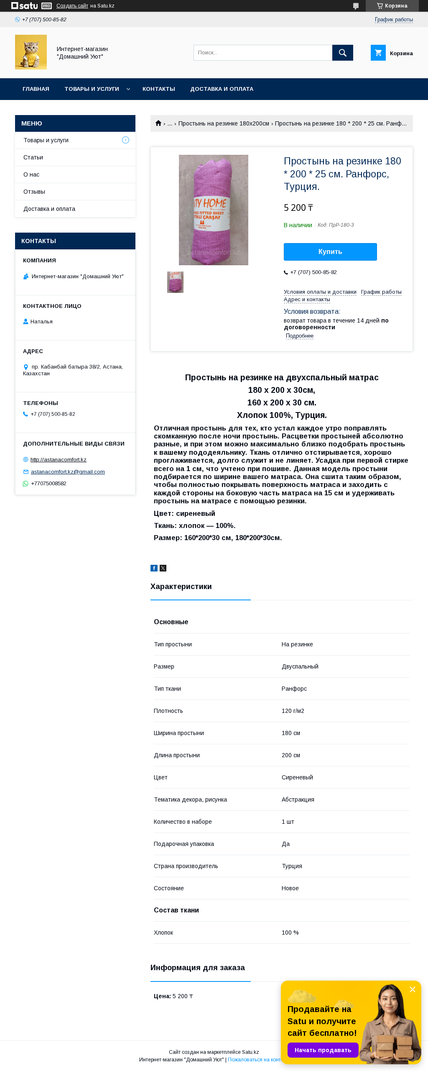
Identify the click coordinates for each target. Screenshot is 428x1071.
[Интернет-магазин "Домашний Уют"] (31, 67)
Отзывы (34, 191)
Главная (36, 89)
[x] (163, 569)
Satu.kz (250, 1052)
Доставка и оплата (221, 89)
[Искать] (342, 53)
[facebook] (154, 569)
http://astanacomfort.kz (59, 459)
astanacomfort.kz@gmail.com (68, 472)
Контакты (159, 89)
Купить (330, 251)
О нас (31, 174)
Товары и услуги (91, 89)
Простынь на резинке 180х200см (223, 123)
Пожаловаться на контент (258, 1060)
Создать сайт (72, 6)
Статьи (33, 157)
